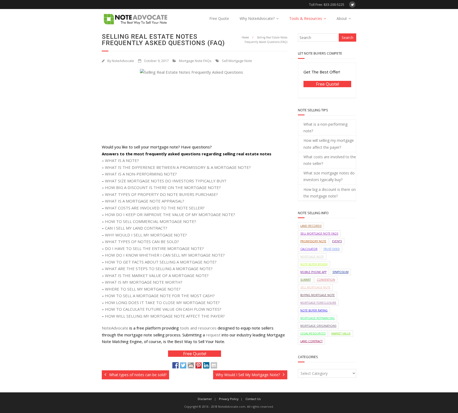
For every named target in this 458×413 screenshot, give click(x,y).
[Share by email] (214, 365)
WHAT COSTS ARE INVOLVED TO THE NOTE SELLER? (155, 207)
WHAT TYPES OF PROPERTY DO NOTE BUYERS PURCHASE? (161, 194)
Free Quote (219, 18)
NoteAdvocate (123, 61)
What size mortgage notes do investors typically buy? (329, 176)
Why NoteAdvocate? (257, 18)
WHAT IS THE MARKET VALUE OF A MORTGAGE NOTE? (157, 275)
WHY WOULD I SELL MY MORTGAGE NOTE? (146, 235)
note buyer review (314, 264)
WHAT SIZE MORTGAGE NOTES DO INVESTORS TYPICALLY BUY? (165, 180)
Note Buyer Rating (314, 310)
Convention (326, 280)
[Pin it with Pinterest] (198, 365)
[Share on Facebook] (175, 365)
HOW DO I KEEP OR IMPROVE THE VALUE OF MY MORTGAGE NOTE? (170, 214)
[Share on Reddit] (191, 365)
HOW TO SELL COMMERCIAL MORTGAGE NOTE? (150, 221)
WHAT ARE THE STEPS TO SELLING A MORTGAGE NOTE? (159, 268)
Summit (305, 280)
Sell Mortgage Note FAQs (319, 233)
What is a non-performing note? (325, 127)
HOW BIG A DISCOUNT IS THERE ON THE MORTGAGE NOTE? (163, 187)
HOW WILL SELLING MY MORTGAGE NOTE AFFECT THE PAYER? (165, 316)
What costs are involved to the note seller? (329, 160)
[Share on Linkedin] (206, 365)
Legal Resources (312, 333)
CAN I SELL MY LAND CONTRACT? (136, 228)
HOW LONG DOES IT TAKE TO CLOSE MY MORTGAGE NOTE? (162, 302)
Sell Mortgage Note (237, 61)
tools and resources (198, 328)
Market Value (341, 333)
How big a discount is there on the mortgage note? (329, 193)
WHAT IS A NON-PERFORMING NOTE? (141, 174)
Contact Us (253, 399)
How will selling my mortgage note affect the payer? (328, 144)
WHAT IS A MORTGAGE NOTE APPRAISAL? (144, 201)
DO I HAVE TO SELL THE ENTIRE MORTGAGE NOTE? (154, 248)
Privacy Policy (229, 399)
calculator (309, 249)
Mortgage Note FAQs (195, 61)
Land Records (311, 226)
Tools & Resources (305, 18)
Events (337, 241)
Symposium (340, 272)
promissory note (313, 241)
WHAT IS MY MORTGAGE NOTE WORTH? (143, 282)
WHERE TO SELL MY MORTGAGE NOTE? (142, 289)
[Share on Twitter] (183, 365)
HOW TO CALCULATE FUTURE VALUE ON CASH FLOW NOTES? (163, 309)
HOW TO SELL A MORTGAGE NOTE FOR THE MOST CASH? (160, 295)
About (342, 18)
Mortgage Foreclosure (318, 303)
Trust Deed (331, 249)
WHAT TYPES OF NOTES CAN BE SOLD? (142, 241)
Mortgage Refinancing (317, 318)
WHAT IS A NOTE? (122, 160)
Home (245, 37)
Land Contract (311, 341)
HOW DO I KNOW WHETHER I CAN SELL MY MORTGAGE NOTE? (165, 255)
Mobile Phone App (313, 272)
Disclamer (205, 399)
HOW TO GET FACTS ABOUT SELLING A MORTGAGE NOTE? (161, 262)
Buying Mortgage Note (317, 295)
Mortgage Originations (318, 326)
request (213, 334)
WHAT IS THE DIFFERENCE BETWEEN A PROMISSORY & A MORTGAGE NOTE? (178, 167)
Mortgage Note (312, 256)
